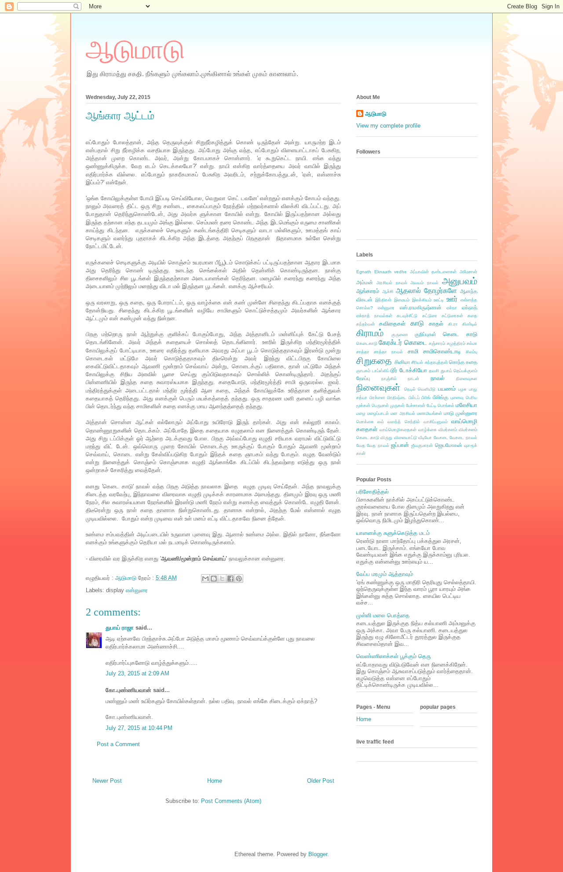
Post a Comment (118, 744)
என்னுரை (137, 590)
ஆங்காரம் (367, 291)
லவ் (380, 421)
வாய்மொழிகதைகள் (398, 429)
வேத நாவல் (378, 445)
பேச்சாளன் (415, 405)
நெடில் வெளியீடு (420, 389)
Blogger (317, 854)
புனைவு (457, 397)
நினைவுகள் (378, 387)
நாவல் (438, 378)
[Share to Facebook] (230, 578)
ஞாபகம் (363, 370)
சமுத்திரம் (456, 343)
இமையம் (401, 299)
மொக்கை (365, 421)
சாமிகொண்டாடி (442, 351)
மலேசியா (466, 405)
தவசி (434, 370)
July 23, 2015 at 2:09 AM (137, 673)
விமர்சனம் (448, 429)
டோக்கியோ (413, 370)
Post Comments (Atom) (231, 801)
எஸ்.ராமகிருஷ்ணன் (421, 307)
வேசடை (441, 437)
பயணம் (447, 388)
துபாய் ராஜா (120, 627)
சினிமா (402, 362)
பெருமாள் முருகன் (388, 405)
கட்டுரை (429, 315)
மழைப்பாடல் (378, 413)
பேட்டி (431, 405)
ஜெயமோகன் (448, 445)
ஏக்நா (451, 307)
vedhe (400, 271)
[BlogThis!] (213, 578)
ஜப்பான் (400, 445)
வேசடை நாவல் (463, 437)
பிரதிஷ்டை (396, 397)
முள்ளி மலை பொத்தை (382, 615)
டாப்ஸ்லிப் (380, 370)
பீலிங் (426, 397)
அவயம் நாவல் (424, 282)
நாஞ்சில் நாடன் (400, 378)
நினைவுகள (466, 378)
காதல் (436, 323)
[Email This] (205, 578)
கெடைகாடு (366, 343)
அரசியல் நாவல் (392, 282)
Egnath (363, 271)
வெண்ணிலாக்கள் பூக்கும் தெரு (393, 656)
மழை (361, 413)
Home (214, 780)
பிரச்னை (377, 397)
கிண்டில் (469, 324)
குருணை (399, 334)
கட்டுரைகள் (452, 315)
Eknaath (382, 271)
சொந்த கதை (463, 362)
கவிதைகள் (392, 323)
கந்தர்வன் (365, 324)
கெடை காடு (460, 334)
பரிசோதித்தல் (372, 491)
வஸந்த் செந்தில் (404, 421)
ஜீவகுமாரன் (422, 445)
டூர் (394, 370)
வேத (360, 445)
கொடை (415, 342)
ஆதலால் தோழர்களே (426, 290)
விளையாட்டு (405, 437)
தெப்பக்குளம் (465, 370)
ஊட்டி (439, 299)
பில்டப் (414, 397)
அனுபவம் (459, 281)
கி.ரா (453, 324)
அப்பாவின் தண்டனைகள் (433, 271)
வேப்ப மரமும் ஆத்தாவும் (384, 574)
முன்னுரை (466, 413)
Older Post (320, 780)
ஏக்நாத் (469, 307)
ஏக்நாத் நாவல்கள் (374, 315)
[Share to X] (222, 578)
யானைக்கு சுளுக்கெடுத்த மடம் (393, 533)
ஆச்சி (387, 291)
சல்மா (472, 343)
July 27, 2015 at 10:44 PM (139, 728)
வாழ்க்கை (427, 429)
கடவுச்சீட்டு (407, 315)
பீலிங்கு (440, 397)
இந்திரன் (383, 299)
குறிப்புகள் (425, 334)
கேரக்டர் (390, 342)
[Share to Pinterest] (238, 578)
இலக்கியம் (421, 299)
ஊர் (451, 299)
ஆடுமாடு (135, 49)
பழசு (462, 389)
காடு (417, 323)
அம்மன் (364, 282)
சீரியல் (417, 362)
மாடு (449, 413)
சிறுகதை (374, 360)
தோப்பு (363, 378)
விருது (386, 437)
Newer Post (107, 780)
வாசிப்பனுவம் (436, 421)
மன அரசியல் (403, 413)
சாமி (413, 351)
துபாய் (446, 370)
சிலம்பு (471, 351)
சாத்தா (362, 351)
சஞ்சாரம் (437, 343)
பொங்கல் (446, 405)
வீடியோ (425, 437)
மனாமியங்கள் (429, 413)
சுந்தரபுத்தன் (436, 362)
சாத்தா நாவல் (388, 351)
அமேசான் (468, 271)
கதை (472, 315)
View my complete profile (388, 125)
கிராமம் (370, 333)
